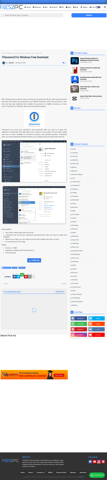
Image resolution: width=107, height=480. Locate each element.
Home (29, 7)
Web (69, 7)
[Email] (29, 276)
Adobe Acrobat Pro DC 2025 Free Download (90, 69)
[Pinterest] (26, 276)
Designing (75, 189)
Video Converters (77, 294)
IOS (62, 7)
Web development (77, 301)
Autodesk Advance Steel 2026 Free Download (90, 78)
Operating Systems (77, 251)
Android (54, 7)
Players (74, 265)
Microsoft (74, 229)
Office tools (75, 247)
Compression (76, 185)
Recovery (75, 272)
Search (89, 15)
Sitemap (73, 472)
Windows (37, 7)
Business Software (77, 174)
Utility (73, 290)
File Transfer (75, 214)
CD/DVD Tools (76, 181)
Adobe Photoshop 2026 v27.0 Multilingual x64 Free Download (89, 59)
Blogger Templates (61, 477)
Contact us (40, 472)
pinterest (80, 329)
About (30, 472)
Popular (74, 269)
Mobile (74, 232)
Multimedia (75, 236)
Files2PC (81, 477)
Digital (84, 7)
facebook (80, 318)
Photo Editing (76, 254)
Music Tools (75, 240)
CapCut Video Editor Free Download (91, 96)
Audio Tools (75, 163)
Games (74, 218)
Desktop (74, 192)
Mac (46, 7)
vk (98, 329)
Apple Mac (75, 160)
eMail (73, 211)
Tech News (75, 283)
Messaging (75, 225)
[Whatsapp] (22, 275)
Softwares (10, 53)
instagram (80, 335)
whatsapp (80, 324)
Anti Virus (75, 156)
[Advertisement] (53, 33)
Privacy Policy (61, 472)
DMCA (50, 472)
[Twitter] (18, 276)
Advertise (83, 472)
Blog (76, 7)
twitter (98, 318)
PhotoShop (75, 261)
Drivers (74, 203)
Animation (75, 153)
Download (35, 260)
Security (14, 267)
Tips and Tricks (76, 287)
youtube (98, 335)
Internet (74, 221)
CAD (73, 178)
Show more (60, 291)
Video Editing (76, 298)
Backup (74, 167)
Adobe (74, 149)
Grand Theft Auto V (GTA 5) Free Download (89, 87)
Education (75, 207)
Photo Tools (75, 258)
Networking (75, 243)
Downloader (75, 200)
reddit (98, 324)
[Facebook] (14, 276)
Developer (75, 196)
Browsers (74, 171)
